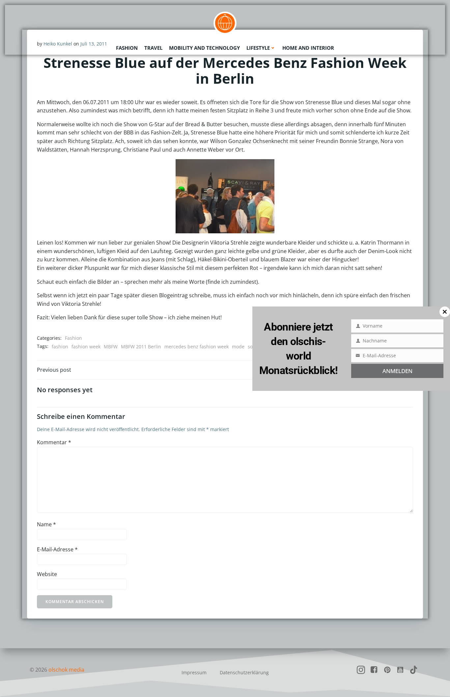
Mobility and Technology (204, 47)
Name (46, 524)
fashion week (85, 346)
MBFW (111, 346)
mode (238, 346)
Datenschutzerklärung (244, 672)
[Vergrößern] (226, 167)
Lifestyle (258, 47)
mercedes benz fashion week (196, 346)
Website (47, 574)
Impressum (194, 672)
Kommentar (54, 442)
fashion (60, 346)
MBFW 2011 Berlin (141, 346)
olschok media (66, 669)
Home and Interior (308, 47)
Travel (153, 47)
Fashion (127, 47)
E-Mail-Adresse (57, 549)
